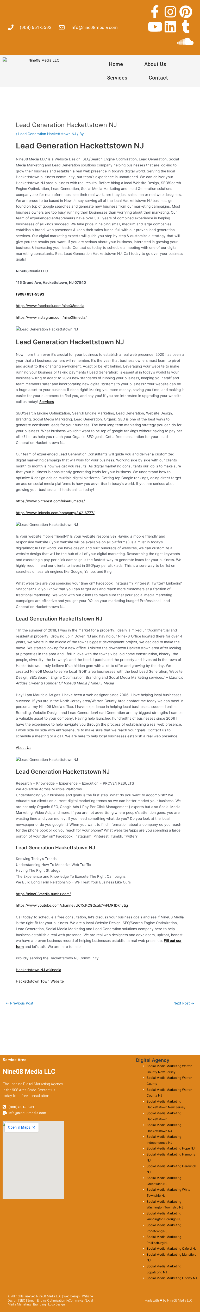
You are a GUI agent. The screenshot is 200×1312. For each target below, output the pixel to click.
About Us (155, 64)
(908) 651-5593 (30, 294)
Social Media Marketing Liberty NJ (172, 1278)
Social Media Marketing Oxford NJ (172, 1248)
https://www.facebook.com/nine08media (50, 306)
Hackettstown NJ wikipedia (38, 970)
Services (117, 78)
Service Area (15, 1059)
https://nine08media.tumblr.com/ (43, 894)
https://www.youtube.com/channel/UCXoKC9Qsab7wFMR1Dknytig (72, 905)
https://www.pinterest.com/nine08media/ (50, 501)
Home (116, 64)
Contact (158, 78)
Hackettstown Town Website (40, 981)
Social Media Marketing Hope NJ (171, 1148)
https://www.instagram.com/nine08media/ (51, 317)
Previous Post (19, 1003)
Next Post (183, 1003)
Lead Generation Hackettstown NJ (47, 134)
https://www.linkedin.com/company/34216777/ (55, 513)
